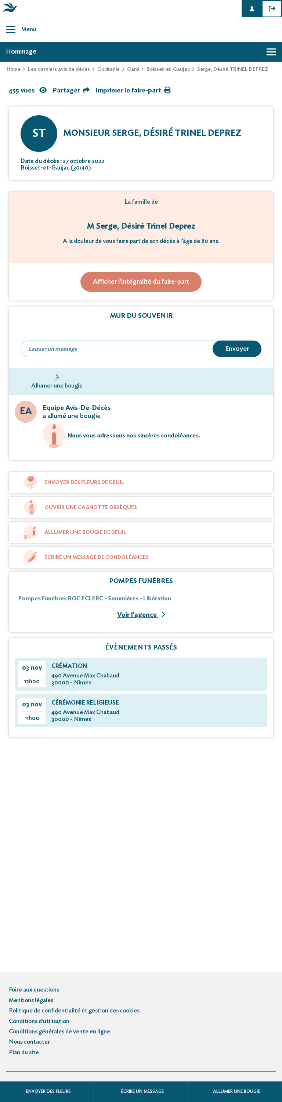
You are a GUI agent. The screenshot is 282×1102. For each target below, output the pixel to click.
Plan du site (24, 1052)
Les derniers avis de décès (59, 69)
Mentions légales (31, 1000)
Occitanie (108, 69)
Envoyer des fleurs (48, 1091)
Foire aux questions (34, 990)
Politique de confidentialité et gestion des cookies (74, 1011)
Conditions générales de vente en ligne (59, 1031)
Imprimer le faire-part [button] (128, 90)
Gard (133, 69)
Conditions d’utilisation (39, 1021)
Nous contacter (29, 1042)
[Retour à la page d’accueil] (9, 12)
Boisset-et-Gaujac (168, 69)
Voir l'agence (137, 615)
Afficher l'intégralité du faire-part (141, 282)
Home (14, 69)
